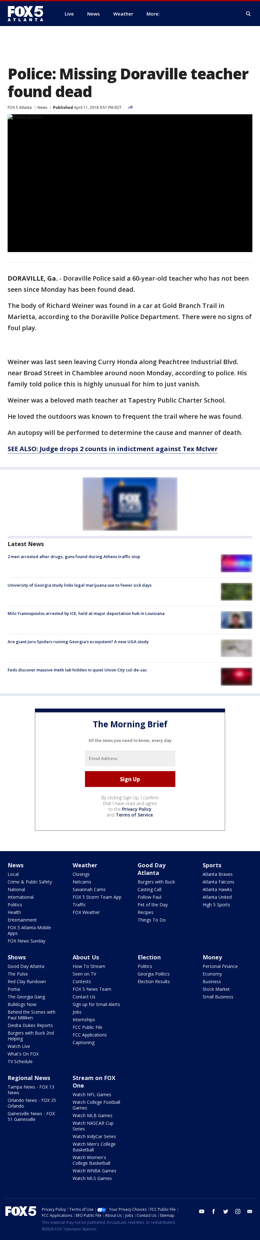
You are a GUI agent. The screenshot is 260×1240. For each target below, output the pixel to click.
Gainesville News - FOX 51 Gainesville (31, 1116)
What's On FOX (23, 1054)
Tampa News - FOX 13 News (31, 1090)
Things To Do (152, 920)
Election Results (154, 981)
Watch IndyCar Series (94, 1136)
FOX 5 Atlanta (20, 107)
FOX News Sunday (26, 941)
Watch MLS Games (92, 1178)
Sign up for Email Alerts (96, 1004)
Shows (17, 957)
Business (212, 981)
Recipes (145, 912)
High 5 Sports (216, 905)
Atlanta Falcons (218, 882)
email (250, 1211)
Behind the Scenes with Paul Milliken (31, 1015)
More (152, 13)
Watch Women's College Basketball (91, 1160)
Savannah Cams (89, 889)
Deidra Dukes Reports (30, 1025)
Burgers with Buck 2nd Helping (31, 1036)
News (42, 107)
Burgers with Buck (156, 882)
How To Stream (89, 966)
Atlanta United (217, 897)
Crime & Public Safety (30, 882)
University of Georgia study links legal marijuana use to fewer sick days (80, 585)
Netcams (82, 882)
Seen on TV (84, 974)
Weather (85, 865)
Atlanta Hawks (217, 889)
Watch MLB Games (93, 1115)
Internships (84, 1020)
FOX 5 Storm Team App (97, 897)
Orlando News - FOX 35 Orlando (32, 1103)
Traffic (79, 905)
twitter (226, 1211)
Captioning (83, 1042)
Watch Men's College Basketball (94, 1147)
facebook (214, 1211)
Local (13, 874)
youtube (202, 1211)
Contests (82, 981)
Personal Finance (220, 966)
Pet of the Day (153, 905)
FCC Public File (87, 1027)
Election (149, 957)
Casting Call (149, 889)
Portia (14, 989)
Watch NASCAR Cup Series (93, 1126)
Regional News (29, 1078)
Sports (212, 865)
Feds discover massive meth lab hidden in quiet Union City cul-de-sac (77, 670)
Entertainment (22, 920)
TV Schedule (20, 1061)
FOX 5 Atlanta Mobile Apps (29, 930)
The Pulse (18, 974)
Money (212, 957)
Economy (212, 974)
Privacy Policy (137, 809)
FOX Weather (86, 912)
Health (14, 912)
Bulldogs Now (22, 1004)
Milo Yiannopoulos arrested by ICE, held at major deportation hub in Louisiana (86, 613)
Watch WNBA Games (94, 1171)
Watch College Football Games (96, 1105)
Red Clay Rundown (27, 981)
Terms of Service (134, 815)
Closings (81, 874)
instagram (238, 1211)
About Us (86, 957)
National (16, 889)
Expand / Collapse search (248, 14)
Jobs (77, 1012)
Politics (15, 905)
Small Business (218, 997)
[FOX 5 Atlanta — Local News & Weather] (28, 13)
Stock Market (216, 989)
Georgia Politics (154, 974)
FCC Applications (90, 1035)
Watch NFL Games (92, 1094)
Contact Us (84, 997)
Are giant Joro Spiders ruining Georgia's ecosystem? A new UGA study (78, 641)
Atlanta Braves (218, 874)
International (21, 897)
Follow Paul (149, 897)
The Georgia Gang (26, 997)
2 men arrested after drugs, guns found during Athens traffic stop (74, 556)
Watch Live (19, 1046)
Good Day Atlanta (152, 869)
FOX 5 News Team (92, 989)
